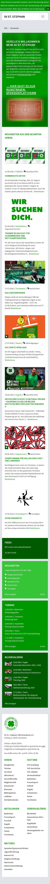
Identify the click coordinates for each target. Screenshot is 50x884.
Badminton (31, 779)
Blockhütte (31, 813)
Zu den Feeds (10, 552)
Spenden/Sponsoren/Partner (16, 848)
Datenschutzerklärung (13, 866)
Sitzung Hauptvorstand (14, 626)
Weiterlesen (39, 191)
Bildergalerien (10, 793)
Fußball (19, 171)
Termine (7, 768)
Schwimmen (21, 226)
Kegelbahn (31, 823)
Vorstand (8, 772)
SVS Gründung (33, 765)
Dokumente (9, 786)
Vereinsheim (32, 827)
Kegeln (19, 395)
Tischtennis (21, 288)
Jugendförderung (11, 852)
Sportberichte (13, 581)
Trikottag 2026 (19, 680)
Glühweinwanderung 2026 (23, 687)
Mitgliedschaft (10, 782)
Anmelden (8, 869)
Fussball (7, 820)
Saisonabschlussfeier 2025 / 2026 (27, 665)
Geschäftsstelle (10, 779)
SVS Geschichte (33, 768)
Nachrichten (12, 585)
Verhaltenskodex (25, 74)
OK (48, 9)
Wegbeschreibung (11, 859)
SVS (5, 28)
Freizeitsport (21, 514)
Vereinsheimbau (33, 775)
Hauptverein (21, 454)
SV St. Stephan (14, 16)
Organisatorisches (15, 574)
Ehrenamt (8, 789)
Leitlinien (36, 71)
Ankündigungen (13, 578)
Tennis (18, 343)
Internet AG (9, 855)
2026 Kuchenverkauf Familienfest (27, 672)
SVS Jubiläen (32, 772)
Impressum (8, 862)
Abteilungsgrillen (12, 612)
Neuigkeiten (9, 765)
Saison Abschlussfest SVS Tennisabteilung (22, 633)
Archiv (42, 594)
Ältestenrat (9, 775)
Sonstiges (11, 588)
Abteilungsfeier (11, 619)
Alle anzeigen (10, 594)
